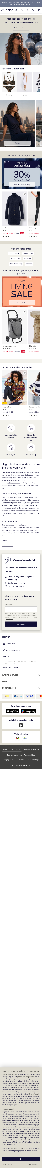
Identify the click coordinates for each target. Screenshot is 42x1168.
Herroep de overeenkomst (11, 749)
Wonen (29, 264)
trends (11, 527)
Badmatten (15, 258)
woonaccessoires (23, 527)
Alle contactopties (13, 650)
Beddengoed (14, 253)
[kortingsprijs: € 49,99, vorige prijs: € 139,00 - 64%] (14, 327)
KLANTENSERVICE (10, 675)
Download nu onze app (21, 706)
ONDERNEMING (9, 688)
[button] (3, 10)
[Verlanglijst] (33, 10)
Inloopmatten (28, 253)
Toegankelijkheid (29, 755)
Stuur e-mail (10, 644)
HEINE (4, 681)
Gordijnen (27, 258)
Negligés (5, 540)
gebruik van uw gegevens (25, 1077)
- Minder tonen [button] (7, 546)
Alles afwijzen (7, 1164)
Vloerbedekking (16, 264)
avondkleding (20, 485)
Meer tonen (9, 619)
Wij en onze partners (9, 1074)
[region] (21, 1117)
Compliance (20, 760)
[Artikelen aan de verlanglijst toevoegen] (24, 194)
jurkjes (9, 483)
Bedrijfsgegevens (8, 760)
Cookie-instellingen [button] (33, 760)
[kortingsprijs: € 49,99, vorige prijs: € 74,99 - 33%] (14, 208)
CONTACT (6, 637)
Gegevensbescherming (14, 755)
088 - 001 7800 (10, 667)
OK (21, 1159)
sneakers (16, 483)
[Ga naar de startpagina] (9, 10)
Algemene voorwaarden (32, 749)
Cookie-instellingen (33, 1164)
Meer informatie (34, 1094)
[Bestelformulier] (27, 10)
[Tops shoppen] (21, 49)
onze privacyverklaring (17, 1148)
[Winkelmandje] (39, 10)
